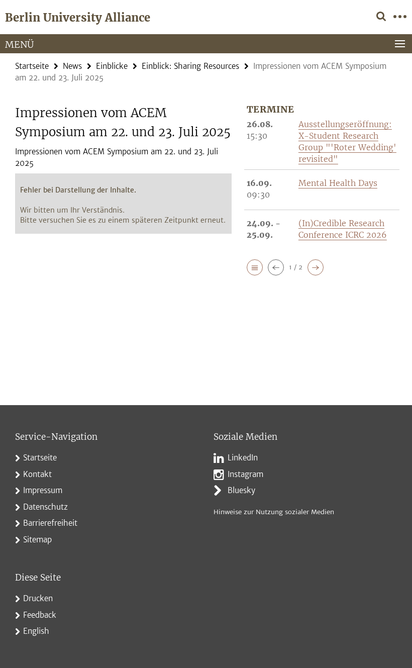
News (72, 66)
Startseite (32, 66)
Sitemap (37, 539)
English (36, 631)
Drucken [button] (38, 598)
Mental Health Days (337, 183)
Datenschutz (45, 507)
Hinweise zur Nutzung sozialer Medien (274, 512)
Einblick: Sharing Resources (190, 66)
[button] (255, 267)
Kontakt (37, 474)
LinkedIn (243, 457)
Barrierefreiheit (50, 523)
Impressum (42, 490)
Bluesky (241, 490)
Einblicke (112, 66)
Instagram (245, 474)
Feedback (39, 615)
